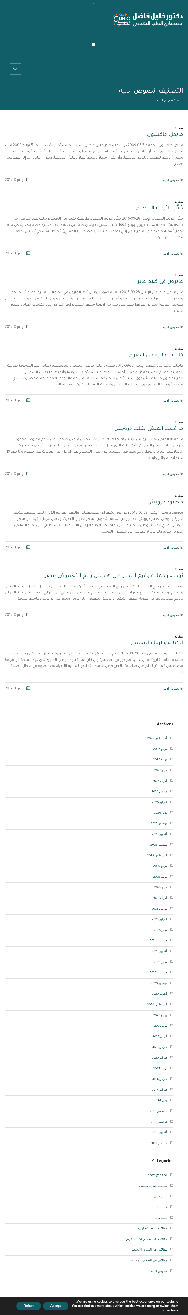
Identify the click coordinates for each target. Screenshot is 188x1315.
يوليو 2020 (160, 1015)
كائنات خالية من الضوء (156, 356)
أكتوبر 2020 (159, 993)
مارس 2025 (159, 908)
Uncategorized (156, 1175)
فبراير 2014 (159, 1089)
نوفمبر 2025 (159, 823)
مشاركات (161, 1217)
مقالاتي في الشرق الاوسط (149, 1249)
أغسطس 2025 (157, 855)
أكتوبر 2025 (159, 834)
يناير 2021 (160, 962)
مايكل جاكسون (165, 135)
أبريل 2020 (160, 1036)
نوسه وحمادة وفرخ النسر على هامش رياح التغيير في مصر (114, 576)
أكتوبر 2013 (159, 1132)
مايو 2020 (160, 1025)
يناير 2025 (160, 930)
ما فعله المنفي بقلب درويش (148, 429)
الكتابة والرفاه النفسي (156, 643)
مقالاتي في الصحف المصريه (148, 1260)
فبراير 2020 (159, 1057)
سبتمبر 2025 (158, 844)
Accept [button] (55, 1306)
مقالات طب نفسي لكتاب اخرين (146, 1239)
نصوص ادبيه (171, 180)
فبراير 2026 (159, 802)
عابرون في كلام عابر (160, 282)
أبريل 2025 (160, 898)
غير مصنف (160, 1196)
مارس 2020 (159, 1047)
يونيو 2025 (160, 876)
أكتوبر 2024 (159, 951)
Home (179, 100)
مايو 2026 (160, 770)
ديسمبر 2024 (158, 940)
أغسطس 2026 (157, 738)
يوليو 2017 (160, 1068)
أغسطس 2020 (157, 1004)
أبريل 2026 (160, 781)
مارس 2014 (159, 1079)
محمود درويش (165, 503)
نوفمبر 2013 (159, 1121)
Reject (29, 1306)
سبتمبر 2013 (158, 1143)
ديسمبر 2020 (158, 972)
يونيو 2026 (160, 759)
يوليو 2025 (160, 866)
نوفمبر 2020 (159, 983)
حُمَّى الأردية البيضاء (159, 209)
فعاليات (162, 1207)
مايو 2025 (160, 887)
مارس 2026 (159, 791)
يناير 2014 (160, 1100)
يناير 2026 (160, 812)
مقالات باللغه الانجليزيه (152, 1228)
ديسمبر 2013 (158, 1111)
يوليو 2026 (160, 749)
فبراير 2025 (159, 919)
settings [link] (172, 1310)
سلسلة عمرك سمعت (153, 1185)
